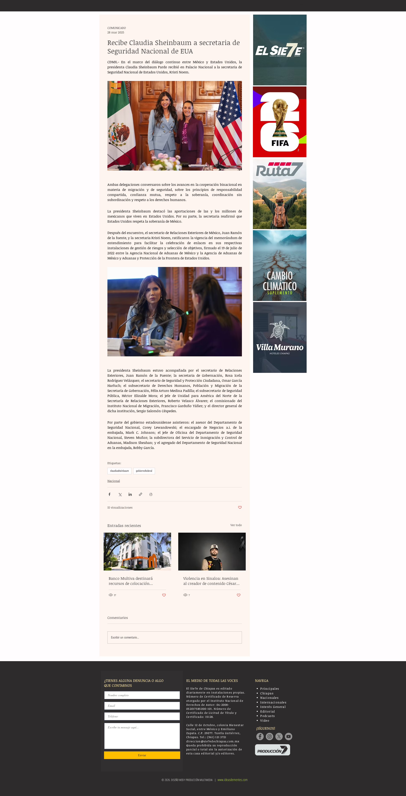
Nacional (113, 481)
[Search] (302, 5)
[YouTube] (288, 736)
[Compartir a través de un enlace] (141, 494)
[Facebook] (260, 736)
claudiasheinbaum (119, 471)
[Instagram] (269, 736)
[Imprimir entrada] (151, 494)
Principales (269, 689)
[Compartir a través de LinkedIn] (130, 494)
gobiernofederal (144, 471)
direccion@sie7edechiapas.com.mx (212, 741)
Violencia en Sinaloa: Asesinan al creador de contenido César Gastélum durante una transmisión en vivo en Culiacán (210, 581)
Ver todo (236, 525)
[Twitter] (279, 736)
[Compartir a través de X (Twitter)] (120, 494)
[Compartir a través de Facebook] (109, 494)
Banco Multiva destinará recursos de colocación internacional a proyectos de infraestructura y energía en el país (136, 581)
